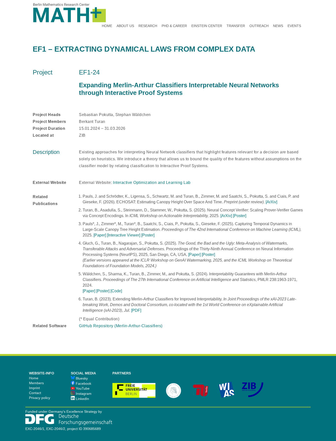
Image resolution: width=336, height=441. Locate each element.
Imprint (34, 388)
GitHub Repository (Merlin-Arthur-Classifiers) (121, 326)
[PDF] (136, 310)
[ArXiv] (271, 202)
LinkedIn (82, 399)
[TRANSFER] (235, 12)
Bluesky (81, 378)
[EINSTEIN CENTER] (206, 12)
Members (36, 383)
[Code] (116, 291)
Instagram (83, 394)
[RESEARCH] (147, 12)
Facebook (83, 383)
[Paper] (99, 235)
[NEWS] (278, 12)
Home (33, 378)
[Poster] (239, 216)
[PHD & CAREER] (174, 12)
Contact (35, 393)
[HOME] (107, 12)
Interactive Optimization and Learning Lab (152, 182)
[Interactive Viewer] (123, 235)
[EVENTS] (294, 12)
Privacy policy (39, 398)
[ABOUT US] (125, 12)
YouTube (82, 388)
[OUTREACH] (259, 12)
